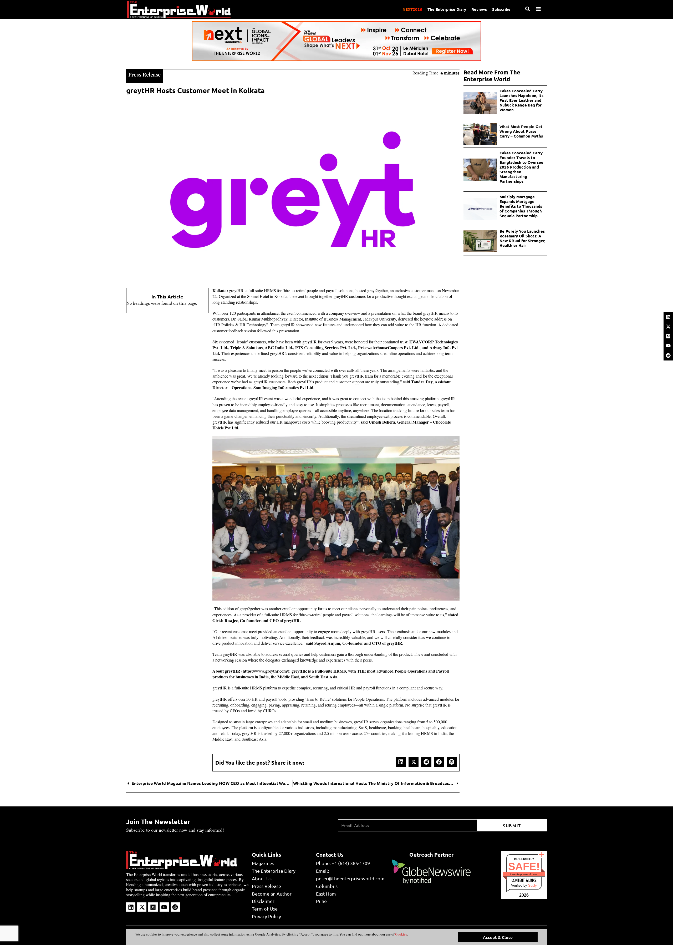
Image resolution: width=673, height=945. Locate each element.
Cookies (400, 934)
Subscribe (501, 9)
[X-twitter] (668, 326)
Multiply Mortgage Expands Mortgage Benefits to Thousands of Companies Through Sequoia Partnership (520, 206)
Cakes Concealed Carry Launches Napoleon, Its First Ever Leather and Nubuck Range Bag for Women (521, 100)
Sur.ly (532, 885)
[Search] (527, 9)
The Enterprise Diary (446, 9)
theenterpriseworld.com (524, 874)
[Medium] (668, 336)
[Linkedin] (668, 317)
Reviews (479, 9)
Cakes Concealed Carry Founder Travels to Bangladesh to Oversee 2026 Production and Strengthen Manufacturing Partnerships (521, 167)
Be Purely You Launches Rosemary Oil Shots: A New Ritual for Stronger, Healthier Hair (522, 238)
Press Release (144, 74)
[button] (401, 762)
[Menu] (538, 9)
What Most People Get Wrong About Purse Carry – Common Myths (521, 131)
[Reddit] (668, 355)
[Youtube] (668, 345)
